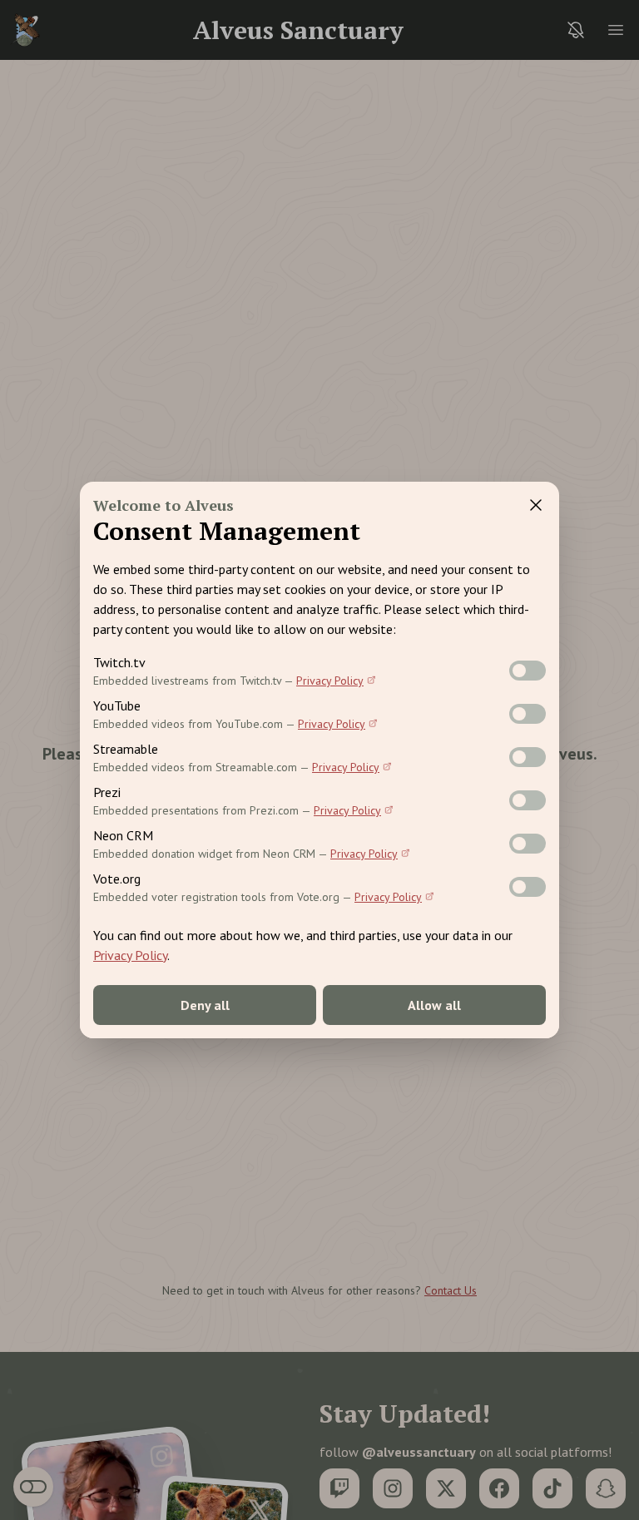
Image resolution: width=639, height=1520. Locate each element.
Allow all (434, 1005)
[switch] (527, 671)
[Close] (535, 505)
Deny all (205, 1005)
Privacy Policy (330, 680)
